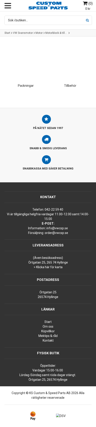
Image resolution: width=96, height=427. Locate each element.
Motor (39, 32)
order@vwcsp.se (56, 233)
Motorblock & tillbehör (56, 32)
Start (7, 32)
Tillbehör (70, 85)
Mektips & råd (48, 336)
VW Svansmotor (23, 32)
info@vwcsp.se (57, 228)
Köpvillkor (48, 331)
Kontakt (48, 340)
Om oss (48, 326)
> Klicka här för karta (48, 267)
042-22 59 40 (54, 209)
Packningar (26, 85)
